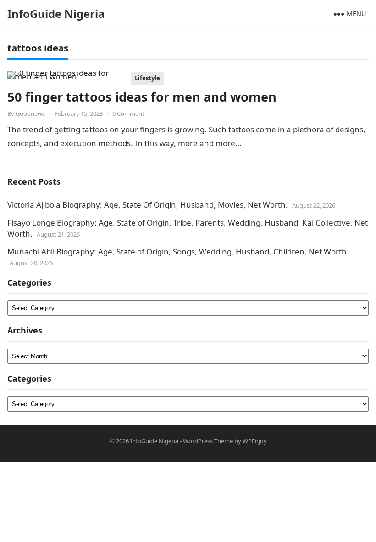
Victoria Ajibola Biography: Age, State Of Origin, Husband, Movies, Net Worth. (147, 204)
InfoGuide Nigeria (56, 13)
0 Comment (128, 113)
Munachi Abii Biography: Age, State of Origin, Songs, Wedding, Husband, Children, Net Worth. (178, 251)
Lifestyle (147, 78)
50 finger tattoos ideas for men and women (141, 96)
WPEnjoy (255, 441)
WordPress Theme (208, 441)
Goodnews (30, 113)
